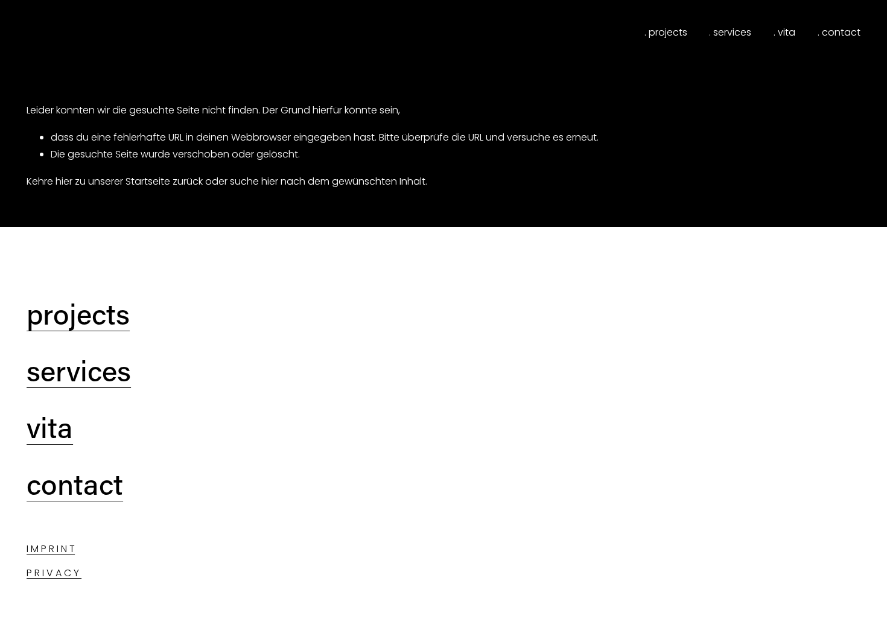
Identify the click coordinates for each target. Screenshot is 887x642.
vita (50, 427)
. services (730, 32)
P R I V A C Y (54, 573)
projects (78, 313)
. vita (784, 32)
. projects (665, 32)
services (79, 370)
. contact (839, 32)
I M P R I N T (51, 549)
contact (75, 484)
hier (64, 181)
